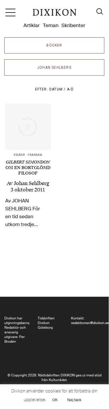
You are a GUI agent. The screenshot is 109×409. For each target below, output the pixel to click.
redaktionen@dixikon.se (90, 323)
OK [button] (55, 399)
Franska (35, 155)
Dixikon (54, 14)
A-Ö (70, 89)
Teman (51, 25)
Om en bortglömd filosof (28, 167)
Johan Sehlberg (31, 183)
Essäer (19, 155)
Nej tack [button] (74, 399)
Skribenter (73, 25)
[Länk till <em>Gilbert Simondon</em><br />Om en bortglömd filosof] (28, 127)
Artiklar (31, 25)
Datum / (58, 89)
